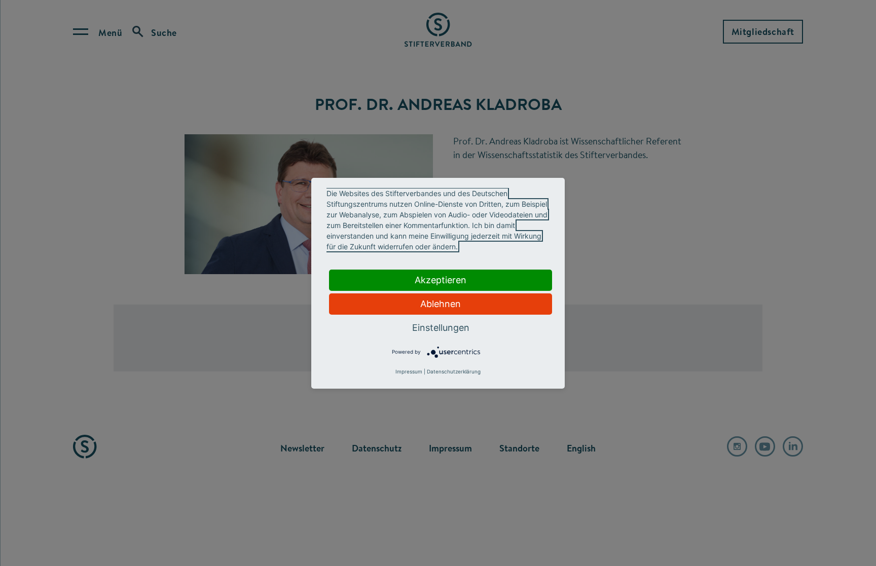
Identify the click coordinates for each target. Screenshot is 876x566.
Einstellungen (440, 327)
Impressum (408, 371)
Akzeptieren (440, 280)
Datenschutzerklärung (454, 371)
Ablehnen (440, 303)
